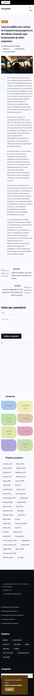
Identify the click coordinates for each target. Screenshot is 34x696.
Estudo (24, 498)
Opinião (25, 431)
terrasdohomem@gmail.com (12, 594)
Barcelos (7, 476)
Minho (25, 418)
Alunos (20, 464)
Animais (7, 472)
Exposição (7, 502)
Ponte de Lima (21, 523)
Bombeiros (21, 476)
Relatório (17, 532)
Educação (7, 489)
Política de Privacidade (10, 623)
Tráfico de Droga (9, 545)
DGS (18, 485)
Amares (9, 405)
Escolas (7, 493)
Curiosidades (25, 407)
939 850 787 (7, 590)
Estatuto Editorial (8, 619)
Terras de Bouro (9, 445)
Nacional (9, 432)
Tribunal (25, 540)
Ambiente (20, 468)
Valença (19, 549)
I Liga (21, 515)
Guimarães (8, 515)
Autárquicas (20, 472)
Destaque (17, 644)
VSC (20, 557)
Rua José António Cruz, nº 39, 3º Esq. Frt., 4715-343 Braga (15, 585)
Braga (7, 481)
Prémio (6, 528)
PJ (17, 519)
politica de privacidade (13, 685)
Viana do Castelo (9, 553)
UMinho (7, 549)
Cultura (6, 485)
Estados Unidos (9, 498)
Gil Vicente (8, 511)
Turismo (25, 545)
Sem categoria (8, 653)
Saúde (6, 536)
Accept (9, 689)
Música (6, 519)
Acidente (7, 464)
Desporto (9, 420)
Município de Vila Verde (10, 607)
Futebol (7, 506)
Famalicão (21, 502)
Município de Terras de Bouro (13, 615)
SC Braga (19, 536)
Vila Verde (25, 445)
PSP (6, 532)
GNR (20, 511)
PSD (18, 528)
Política (7, 523)
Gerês (19, 506)
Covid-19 (19, 481)
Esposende (20, 493)
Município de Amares (9, 611)
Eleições (21, 489)
